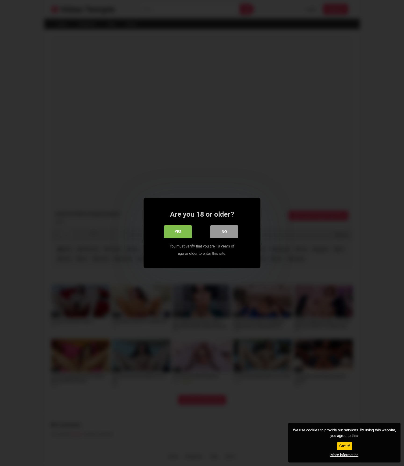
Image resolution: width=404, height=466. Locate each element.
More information (344, 455)
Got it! (344, 446)
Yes (178, 231)
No (224, 231)
